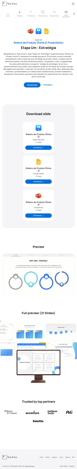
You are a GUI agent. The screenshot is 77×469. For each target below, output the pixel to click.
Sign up (67, 457)
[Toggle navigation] (73, 4)
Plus (73, 457)
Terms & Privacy (30, 466)
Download (32, 85)
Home (41, 457)
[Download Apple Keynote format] (38, 31)
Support (54, 457)
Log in (61, 457)
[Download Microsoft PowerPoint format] (31, 31)
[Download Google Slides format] (46, 31)
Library (48, 457)
